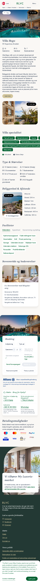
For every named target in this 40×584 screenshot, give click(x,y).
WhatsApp (25, 407)
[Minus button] (14, 349)
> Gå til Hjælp (8, 400)
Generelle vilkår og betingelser (13, 551)
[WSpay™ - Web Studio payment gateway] (24, 439)
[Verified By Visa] (6, 439)
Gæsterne (8, 349)
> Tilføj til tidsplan (27, 400)
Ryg (8, 12)
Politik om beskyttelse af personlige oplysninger (19, 558)
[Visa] (15, 439)
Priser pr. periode (29, 371)
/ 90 (9, 195)
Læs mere (8, 96)
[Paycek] (33, 439)
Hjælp (4, 534)
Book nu (27, 364)
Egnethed (16, 230)
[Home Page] (5, 502)
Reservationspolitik (12, 371)
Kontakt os (6, 541)
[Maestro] (6, 433)
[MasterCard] (15, 433)
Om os (4, 538)
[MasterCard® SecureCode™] (24, 433)
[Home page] (20, 3)
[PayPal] (33, 433)
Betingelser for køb (9, 554)
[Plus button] (20, 349)
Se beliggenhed (13, 216)
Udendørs (6, 230)
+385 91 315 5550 (9, 407)
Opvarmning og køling (31, 230)
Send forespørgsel (13, 364)
